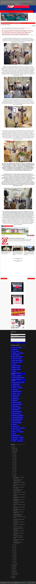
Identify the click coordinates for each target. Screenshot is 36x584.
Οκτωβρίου (14, 449)
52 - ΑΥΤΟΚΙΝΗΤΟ (20, 431)
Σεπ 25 (14, 459)
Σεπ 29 (14, 453)
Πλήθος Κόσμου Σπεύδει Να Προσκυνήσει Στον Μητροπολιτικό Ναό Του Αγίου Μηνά (6, 253)
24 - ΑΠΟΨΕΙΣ (13, 393)
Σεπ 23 (14, 462)
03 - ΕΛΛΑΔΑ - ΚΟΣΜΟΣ (15, 351)
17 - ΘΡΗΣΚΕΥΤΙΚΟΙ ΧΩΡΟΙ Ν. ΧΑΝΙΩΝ (17, 377)
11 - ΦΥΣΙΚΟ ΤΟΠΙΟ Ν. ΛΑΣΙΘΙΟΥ (16, 362)
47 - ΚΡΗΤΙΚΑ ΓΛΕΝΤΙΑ (15, 426)
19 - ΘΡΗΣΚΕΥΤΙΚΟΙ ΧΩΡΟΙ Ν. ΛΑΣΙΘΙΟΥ (18, 382)
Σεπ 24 (14, 461)
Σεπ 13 (14, 544)
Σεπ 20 (14, 467)
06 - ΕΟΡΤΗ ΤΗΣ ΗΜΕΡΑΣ (15, 354)
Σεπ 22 (14, 464)
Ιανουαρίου (14, 574)
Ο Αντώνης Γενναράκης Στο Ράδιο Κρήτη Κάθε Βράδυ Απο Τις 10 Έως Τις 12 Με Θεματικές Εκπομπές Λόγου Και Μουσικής (17, 317)
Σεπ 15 (14, 474)
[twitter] (29, 582)
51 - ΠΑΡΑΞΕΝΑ (13, 431)
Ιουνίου (13, 567)
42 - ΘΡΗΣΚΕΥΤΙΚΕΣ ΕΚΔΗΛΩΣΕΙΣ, (20, 35)
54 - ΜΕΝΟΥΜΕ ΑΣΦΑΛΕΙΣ (15, 435)
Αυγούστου (14, 564)
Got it (20, 4)
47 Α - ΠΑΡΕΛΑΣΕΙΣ (14, 428)
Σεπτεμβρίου (14, 451)
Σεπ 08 (14, 552)
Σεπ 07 (14, 553)
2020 (12, 577)
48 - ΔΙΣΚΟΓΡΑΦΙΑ (22, 428)
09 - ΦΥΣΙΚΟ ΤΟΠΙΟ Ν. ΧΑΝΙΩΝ (16, 358)
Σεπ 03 (14, 559)
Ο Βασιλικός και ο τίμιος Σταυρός (17, 535)
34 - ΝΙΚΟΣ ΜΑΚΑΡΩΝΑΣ (15, 409)
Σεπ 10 (14, 549)
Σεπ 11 (14, 547)
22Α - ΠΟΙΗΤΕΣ (19, 387)
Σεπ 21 (14, 465)
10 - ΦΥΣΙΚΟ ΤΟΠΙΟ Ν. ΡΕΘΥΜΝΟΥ (17, 360)
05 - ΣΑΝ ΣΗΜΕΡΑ (21, 353)
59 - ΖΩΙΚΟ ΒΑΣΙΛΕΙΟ (14, 439)
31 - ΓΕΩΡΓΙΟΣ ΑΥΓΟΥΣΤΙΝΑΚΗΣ (16, 404)
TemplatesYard (11, 582)
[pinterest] (33, 582)
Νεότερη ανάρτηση (4, 278)
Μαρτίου (13, 571)
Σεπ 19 (14, 468)
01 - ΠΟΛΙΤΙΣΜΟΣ (19, 347)
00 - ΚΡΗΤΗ (13, 347)
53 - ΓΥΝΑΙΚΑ (13, 433)
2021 (12, 576)
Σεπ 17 (14, 471)
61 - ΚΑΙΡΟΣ (21, 439)
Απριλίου (13, 570)
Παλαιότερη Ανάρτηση (31, 278)
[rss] (34, 582)
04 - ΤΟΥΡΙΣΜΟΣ (14, 353)
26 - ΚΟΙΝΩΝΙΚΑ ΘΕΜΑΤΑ (15, 395)
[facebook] (28, 582)
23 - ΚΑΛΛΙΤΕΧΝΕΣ (14, 389)
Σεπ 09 (14, 550)
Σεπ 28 (14, 455)
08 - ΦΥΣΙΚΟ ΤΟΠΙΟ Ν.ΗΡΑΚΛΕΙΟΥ (17, 356)
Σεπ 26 (14, 458)
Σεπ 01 (14, 562)
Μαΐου (13, 568)
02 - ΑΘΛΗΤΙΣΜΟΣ (14, 349)
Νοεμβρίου (14, 448)
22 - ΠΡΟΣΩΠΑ (13, 387)
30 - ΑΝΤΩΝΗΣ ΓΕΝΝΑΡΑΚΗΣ (16, 402)
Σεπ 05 (14, 556)
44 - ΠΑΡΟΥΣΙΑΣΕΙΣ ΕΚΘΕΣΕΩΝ (16, 422)
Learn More (17, 4)
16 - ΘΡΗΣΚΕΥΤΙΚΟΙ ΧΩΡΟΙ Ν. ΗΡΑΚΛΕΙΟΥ (16, 374)
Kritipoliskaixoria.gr (22, 582)
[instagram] (31, 582)
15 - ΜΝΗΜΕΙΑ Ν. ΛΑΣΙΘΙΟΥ (15, 369)
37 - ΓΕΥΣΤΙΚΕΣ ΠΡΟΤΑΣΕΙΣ (15, 413)
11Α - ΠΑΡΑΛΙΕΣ (13, 364)
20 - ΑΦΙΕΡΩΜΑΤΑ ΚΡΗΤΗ (15, 384)
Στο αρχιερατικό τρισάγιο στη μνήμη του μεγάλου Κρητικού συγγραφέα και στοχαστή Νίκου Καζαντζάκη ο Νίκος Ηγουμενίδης (29, 253)
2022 (12, 446)
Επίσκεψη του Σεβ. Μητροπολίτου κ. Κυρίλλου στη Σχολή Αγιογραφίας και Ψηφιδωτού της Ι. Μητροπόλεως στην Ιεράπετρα (18, 253)
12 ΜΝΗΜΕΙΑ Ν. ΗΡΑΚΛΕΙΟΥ (16, 365)
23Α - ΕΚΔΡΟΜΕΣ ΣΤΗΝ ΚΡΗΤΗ (16, 391)
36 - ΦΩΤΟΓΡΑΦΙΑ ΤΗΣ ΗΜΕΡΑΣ (16, 411)
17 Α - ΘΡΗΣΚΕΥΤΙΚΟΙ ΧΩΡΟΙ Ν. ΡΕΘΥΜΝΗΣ (16, 380)
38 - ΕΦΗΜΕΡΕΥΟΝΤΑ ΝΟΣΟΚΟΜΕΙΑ (17, 415)
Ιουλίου (13, 565)
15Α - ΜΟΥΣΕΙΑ (13, 371)
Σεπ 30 (14, 452)
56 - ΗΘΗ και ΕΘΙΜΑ (14, 437)
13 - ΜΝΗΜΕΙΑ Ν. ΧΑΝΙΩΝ (15, 367)
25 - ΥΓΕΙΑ (18, 393)
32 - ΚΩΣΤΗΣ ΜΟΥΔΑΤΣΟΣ (15, 406)
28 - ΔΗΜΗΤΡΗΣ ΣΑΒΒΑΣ (15, 398)
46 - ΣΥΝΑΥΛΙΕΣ (13, 424)
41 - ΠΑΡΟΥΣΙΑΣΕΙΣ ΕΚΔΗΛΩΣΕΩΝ (17, 417)
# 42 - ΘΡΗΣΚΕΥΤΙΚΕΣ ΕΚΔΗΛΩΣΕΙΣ (8, 226)
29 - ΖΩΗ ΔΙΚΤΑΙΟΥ (14, 400)
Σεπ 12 (14, 546)
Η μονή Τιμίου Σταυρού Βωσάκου (18, 526)
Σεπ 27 (14, 456)
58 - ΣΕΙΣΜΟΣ (21, 437)
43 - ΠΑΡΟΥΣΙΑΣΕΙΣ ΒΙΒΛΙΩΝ (16, 420)
